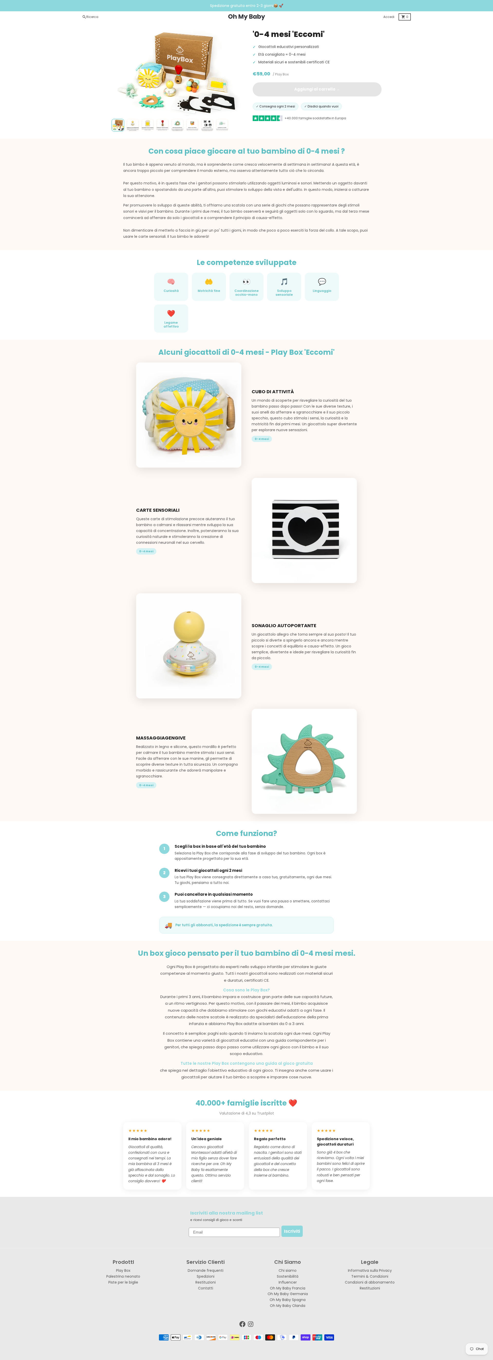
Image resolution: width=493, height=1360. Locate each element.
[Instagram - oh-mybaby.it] (251, 1324)
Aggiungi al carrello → (317, 89)
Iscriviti (292, 1231)
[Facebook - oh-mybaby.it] (242, 1324)
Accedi (388, 17)
